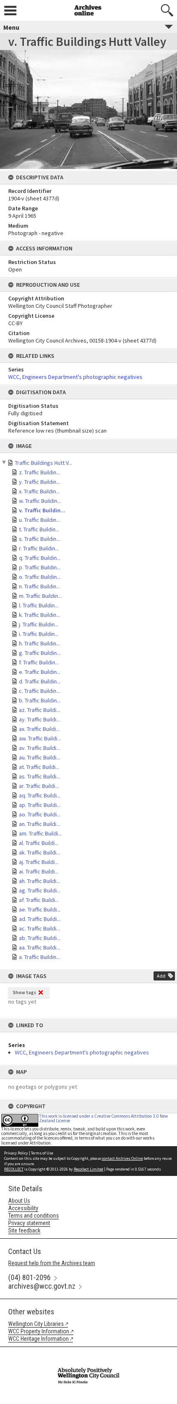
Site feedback (24, 1230)
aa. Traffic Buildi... (39, 947)
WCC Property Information (38, 1331)
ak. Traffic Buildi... (39, 852)
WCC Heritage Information (38, 1338)
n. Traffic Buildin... (39, 586)
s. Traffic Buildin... (39, 539)
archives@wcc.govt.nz (41, 1286)
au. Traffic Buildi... (39, 757)
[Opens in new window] (88, 1352)
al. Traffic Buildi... (38, 843)
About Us (19, 1200)
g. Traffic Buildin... (40, 653)
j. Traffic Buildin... (38, 624)
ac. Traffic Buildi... (39, 928)
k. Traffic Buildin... (39, 615)
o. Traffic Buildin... (40, 577)
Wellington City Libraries (36, 1324)
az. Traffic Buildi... (39, 710)
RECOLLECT (13, 1169)
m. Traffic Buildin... (40, 596)
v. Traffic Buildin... (42, 510)
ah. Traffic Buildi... (39, 881)
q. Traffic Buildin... (40, 558)
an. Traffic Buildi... (39, 824)
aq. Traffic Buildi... (40, 795)
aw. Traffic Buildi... (40, 738)
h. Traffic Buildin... (39, 643)
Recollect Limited (88, 1169)
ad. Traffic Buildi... (40, 919)
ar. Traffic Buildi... (39, 786)
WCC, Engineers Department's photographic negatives (82, 1052)
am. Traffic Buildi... (40, 833)
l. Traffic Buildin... (38, 605)
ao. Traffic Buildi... (40, 814)
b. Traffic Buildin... (40, 700)
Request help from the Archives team (51, 1263)
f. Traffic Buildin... (39, 662)
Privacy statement (29, 1223)
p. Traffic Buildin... (40, 567)
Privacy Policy (16, 1153)
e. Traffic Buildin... (40, 672)
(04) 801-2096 (29, 1277)
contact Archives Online (122, 1158)
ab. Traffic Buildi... (40, 938)
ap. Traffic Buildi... (40, 805)
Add (161, 976)
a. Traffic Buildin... (39, 957)
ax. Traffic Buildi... (39, 729)
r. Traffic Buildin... (39, 548)
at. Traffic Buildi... (39, 767)
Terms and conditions (33, 1215)
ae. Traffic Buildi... (40, 909)
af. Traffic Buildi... (39, 900)
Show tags (24, 992)
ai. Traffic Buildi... (38, 871)
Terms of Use (42, 1153)
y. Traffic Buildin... (39, 481)
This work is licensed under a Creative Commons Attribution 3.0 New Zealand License (103, 1118)
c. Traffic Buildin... (39, 691)
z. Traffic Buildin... (39, 472)
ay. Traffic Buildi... (39, 719)
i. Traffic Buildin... (38, 634)
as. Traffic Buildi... (39, 776)
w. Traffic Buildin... (40, 500)
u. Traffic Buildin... (39, 520)
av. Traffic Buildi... (39, 748)
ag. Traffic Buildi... (40, 890)
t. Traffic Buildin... (39, 529)
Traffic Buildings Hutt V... (43, 462)
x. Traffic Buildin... (39, 491)
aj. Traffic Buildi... (38, 862)
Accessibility (23, 1208)
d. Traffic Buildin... (40, 681)
